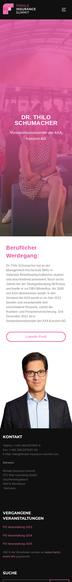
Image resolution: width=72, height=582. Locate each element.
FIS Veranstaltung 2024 (17, 535)
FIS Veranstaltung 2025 (17, 543)
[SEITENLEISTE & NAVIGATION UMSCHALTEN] (65, 9)
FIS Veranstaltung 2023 (17, 527)
